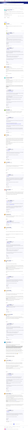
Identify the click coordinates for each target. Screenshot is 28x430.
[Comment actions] (23, 23)
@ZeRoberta (8, 411)
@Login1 (8, 176)
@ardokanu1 (10, 375)
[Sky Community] (7, 1)
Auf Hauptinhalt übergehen (2, 0)
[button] (6, 64)
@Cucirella (8, 150)
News (17, 0)
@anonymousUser (11, 91)
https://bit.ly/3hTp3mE (12, 204)
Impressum (12, 427)
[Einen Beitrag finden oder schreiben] (22, 3)
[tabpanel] (14, 224)
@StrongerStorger (9, 222)
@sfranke (8, 34)
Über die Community (13, 0)
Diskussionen (19, 0)
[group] (23, 64)
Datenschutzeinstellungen (6, 427)
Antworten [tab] (5, 22)
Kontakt (9, 427)
